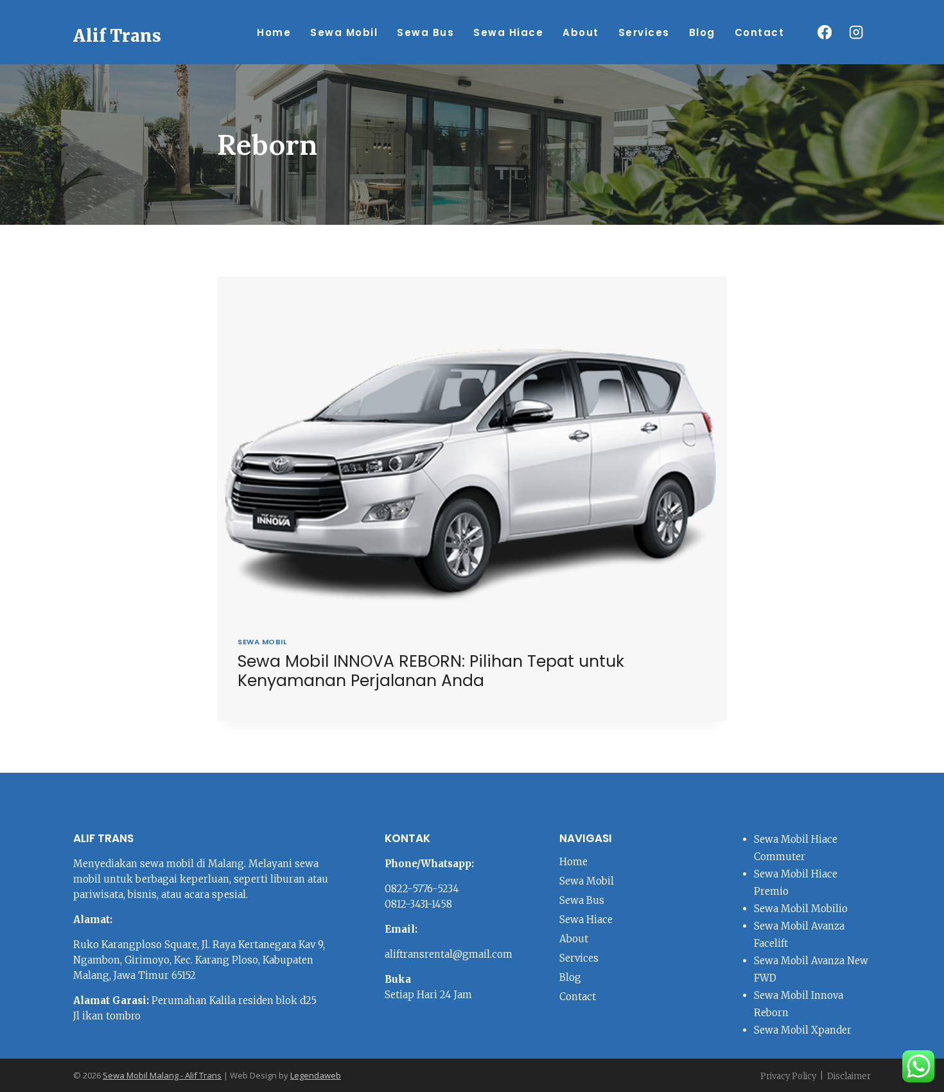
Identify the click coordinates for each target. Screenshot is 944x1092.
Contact (760, 32)
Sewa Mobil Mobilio (801, 909)
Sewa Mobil (344, 32)
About (581, 32)
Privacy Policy (788, 1076)
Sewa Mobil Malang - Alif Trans (162, 1075)
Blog (702, 32)
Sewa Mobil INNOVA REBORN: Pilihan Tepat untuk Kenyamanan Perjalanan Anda (431, 671)
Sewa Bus (425, 32)
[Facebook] (824, 32)
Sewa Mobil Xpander (803, 1030)
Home (274, 32)
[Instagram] (856, 32)
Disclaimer (849, 1076)
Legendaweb (315, 1075)
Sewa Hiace (508, 32)
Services (644, 32)
